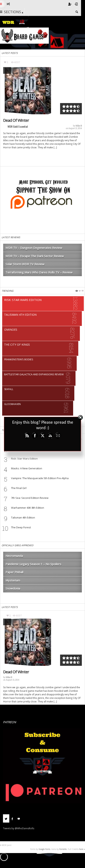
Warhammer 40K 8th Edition (27, 507)
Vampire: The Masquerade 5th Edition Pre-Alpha (40, 478)
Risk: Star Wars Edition (24, 458)
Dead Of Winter (16, 120)
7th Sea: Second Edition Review (29, 498)
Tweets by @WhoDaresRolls (18, 828)
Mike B (79, 126)
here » (82, 849)
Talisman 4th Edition (23, 517)
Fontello (63, 849)
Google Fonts (44, 849)
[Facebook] (12, 818)
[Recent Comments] (19, 818)
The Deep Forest (21, 527)
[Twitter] (6, 818)
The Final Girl (18, 488)
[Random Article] (8, 4)
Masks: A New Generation (27, 468)
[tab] (6, 820)
